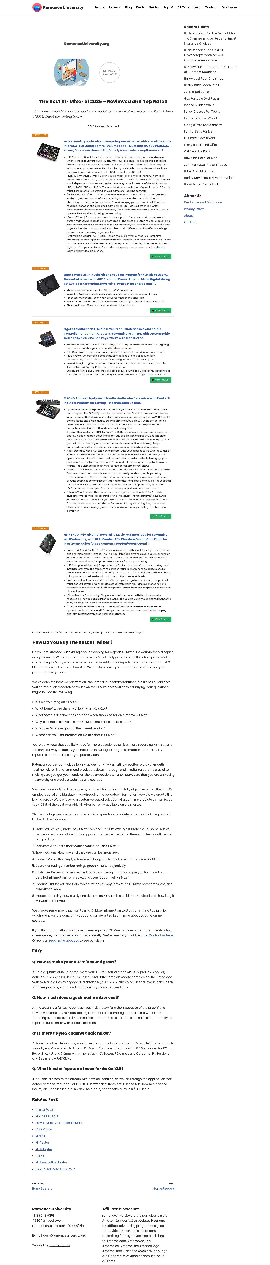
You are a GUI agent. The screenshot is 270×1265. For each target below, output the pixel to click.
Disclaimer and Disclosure (203, 202)
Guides (154, 7)
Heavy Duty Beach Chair (201, 85)
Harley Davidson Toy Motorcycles (208, 178)
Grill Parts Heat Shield (199, 138)
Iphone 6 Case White (199, 105)
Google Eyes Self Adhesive (203, 125)
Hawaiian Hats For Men (200, 158)
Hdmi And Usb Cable (199, 171)
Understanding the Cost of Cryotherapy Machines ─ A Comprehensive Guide (203, 55)
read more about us (64, 940)
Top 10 (168, 7)
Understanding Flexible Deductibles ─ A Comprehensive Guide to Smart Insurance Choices (210, 38)
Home (99, 7)
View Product (162, 256)
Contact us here (161, 935)
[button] (199, 7)
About (188, 216)
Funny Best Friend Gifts (200, 145)
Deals (140, 7)
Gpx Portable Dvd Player (201, 98)
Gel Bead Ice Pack (197, 151)
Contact (211, 7)
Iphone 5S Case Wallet (200, 118)
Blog (128, 7)
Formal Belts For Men (199, 131)
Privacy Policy (194, 209)
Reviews (115, 7)
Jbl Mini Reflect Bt (196, 92)
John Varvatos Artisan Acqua (205, 165)
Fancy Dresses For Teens (202, 112)
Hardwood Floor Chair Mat (203, 79)
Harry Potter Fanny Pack (201, 184)
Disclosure (229, 7)
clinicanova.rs (60, 1245)
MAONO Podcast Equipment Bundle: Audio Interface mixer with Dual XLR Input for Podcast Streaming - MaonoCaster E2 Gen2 (117, 400)
